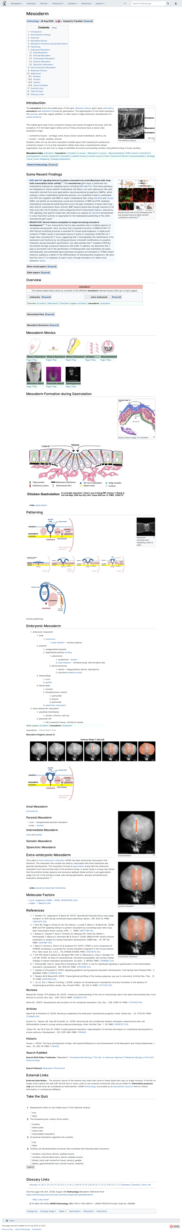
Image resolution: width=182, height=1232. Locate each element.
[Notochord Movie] (53, 349)
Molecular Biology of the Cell (139, 1057)
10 (138, 438)
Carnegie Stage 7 (48, 1211)
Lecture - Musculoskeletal (112, 153)
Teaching (30, 3)
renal (47, 679)
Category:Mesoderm (60, 159)
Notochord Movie (119, 156)
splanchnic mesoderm (60, 156)
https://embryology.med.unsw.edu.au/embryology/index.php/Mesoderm (59, 1194)
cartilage (150, 156)
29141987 (43, 942)
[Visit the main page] (4, 3)
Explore (99, 3)
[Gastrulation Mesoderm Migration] (33, 371)
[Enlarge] (154, 140)
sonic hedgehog (41, 159)
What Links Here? (41, 1199)
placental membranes (56, 888)
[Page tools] (125, 3)
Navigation (16, 3)
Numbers (126, 1184)
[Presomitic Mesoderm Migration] (53, 374)
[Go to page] (168, 3)
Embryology (33, 21)
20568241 (78, 997)
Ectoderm (41, 303)
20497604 (47, 979)
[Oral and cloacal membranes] (74, 751)
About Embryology (22, 1229)
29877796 (84, 930)
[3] (43, 225)
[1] (138, 217)
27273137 (103, 985)
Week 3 (62, 1211)
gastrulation (41, 505)
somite (45, 156)
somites (34, 114)
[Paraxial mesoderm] (110, 751)
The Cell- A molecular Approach (109, 1057)
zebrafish (98, 198)
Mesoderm (53, 303)
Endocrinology (33, 1060)
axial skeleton (58, 642)
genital (48, 682)
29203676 (91, 951)
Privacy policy (7, 1229)
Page (28, 360)
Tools (11, 1221)
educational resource (123, 1086)
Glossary (33, 1184)
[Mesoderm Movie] (33, 345)
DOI (44, 921)
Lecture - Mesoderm (88, 153)
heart (106, 156)
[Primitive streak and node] (56, 751)
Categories (32, 1211)
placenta (40, 888)
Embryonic (57, 3)
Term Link (146, 1184)
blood (42, 260)
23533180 (81, 967)
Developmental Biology (81, 1057)
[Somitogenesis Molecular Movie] (73, 374)
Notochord (60, 1068)
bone (30, 159)
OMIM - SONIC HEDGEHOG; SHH (62, 900)
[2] (62, 183)
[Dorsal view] (38, 751)
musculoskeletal (137, 156)
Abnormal (85, 3)
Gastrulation (75, 1211)
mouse (110, 198)
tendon (74, 659)
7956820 (82, 1032)
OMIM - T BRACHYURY (40, 903)
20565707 (119, 1024)
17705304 (133, 1002)
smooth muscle (95, 156)
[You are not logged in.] (176, 3)
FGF (40, 180)
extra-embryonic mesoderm (52, 860)
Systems (72, 3)
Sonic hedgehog (37, 900)
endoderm (46, 111)
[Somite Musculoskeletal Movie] (107, 347)
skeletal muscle (79, 156)
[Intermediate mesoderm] (128, 751)
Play (35, 360)
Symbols (136, 1184)
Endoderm (64, 303)
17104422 (54, 1046)
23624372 (37, 921)
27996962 (105, 960)
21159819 (30, 1016)
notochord (144, 153)
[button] (88, 21)
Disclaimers (36, 1229)
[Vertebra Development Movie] (92, 347)
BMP (32, 180)
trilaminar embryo (83, 108)
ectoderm (108, 108)
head (31, 822)
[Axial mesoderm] (92, 751)
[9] (51, 877)
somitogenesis (33, 156)
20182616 (52, 973)
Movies (43, 3)
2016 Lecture (132, 153)
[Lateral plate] (147, 751)
